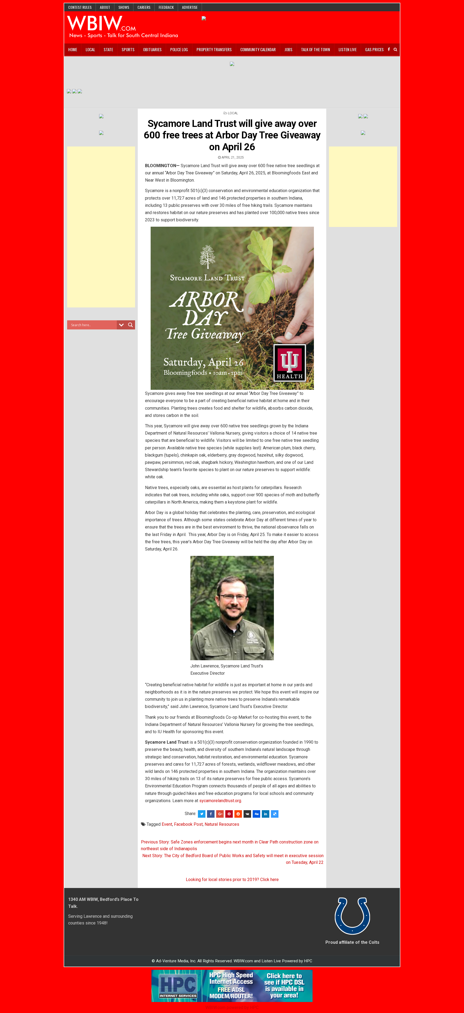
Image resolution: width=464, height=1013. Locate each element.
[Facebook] (389, 49)
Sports (128, 49)
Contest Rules (80, 7)
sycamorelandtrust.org (220, 800)
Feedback (166, 7)
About (105, 7)
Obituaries (152, 49)
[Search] (395, 49)
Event (167, 824)
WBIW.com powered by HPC (232, 1007)
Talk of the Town (315, 49)
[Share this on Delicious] (274, 814)
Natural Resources (222, 824)
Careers (143, 7)
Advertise (190, 7)
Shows (123, 7)
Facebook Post (188, 824)
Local (90, 49)
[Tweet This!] (201, 814)
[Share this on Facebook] (211, 814)
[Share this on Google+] (220, 814)
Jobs (288, 49)
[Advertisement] (101, 226)
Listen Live (348, 49)
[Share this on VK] (247, 814)
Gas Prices (374, 49)
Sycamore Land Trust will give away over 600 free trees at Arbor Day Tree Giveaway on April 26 (232, 135)
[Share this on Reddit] (238, 814)
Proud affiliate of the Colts (352, 942)
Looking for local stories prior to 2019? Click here (232, 879)
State (108, 49)
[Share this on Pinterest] (229, 814)
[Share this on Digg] (256, 814)
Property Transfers (214, 49)
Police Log (179, 49)
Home (72, 49)
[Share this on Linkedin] (265, 814)
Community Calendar (258, 49)
